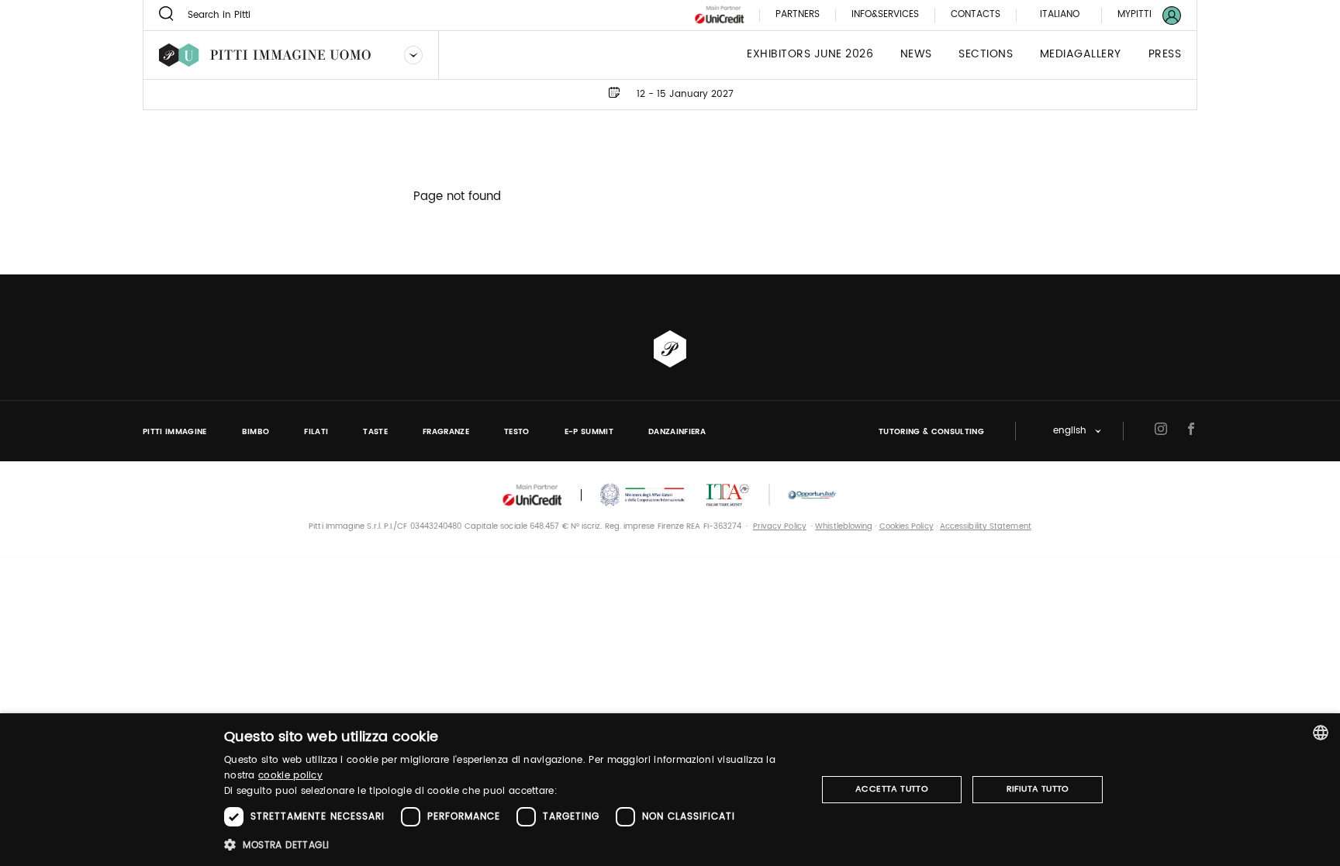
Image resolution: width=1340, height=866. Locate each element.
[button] (511, 844)
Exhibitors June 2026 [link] (810, 55)
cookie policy (290, 775)
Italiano (1059, 14)
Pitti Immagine (175, 432)
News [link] (916, 55)
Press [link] (1165, 55)
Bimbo (256, 432)
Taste (375, 432)
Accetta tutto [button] (891, 789)
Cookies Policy (906, 526)
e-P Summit (589, 432)
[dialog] (670, 789)
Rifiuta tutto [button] (1038, 789)
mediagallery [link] (1080, 55)
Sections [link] (985, 55)
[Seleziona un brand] (413, 55)
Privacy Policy (779, 526)
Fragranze (446, 432)
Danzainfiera (677, 432)
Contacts (975, 15)
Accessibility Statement (985, 526)
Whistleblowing (843, 526)
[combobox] (1320, 732)
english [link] (1069, 431)
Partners (797, 15)
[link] (1139, 15)
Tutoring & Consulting (931, 432)
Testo (517, 432)
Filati (316, 432)
